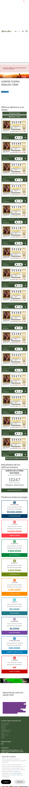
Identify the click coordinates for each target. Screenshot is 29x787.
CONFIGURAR (16, 773)
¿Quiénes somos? (5, 723)
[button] (2, 77)
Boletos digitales (5, 734)
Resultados (3, 726)
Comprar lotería (4, 724)
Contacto (3, 727)
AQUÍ (8, 776)
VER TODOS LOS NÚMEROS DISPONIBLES (16, 458)
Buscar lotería (15, 113)
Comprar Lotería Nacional (14, 652)
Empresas (3, 729)
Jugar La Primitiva (14, 555)
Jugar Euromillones (15, 516)
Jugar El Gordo (14, 535)
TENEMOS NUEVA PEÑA (6, 730)
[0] (23, 31)
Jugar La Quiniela (14, 671)
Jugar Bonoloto (14, 574)
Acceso (18, 31)
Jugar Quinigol (14, 613)
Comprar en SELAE (5, 732)
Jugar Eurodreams (14, 632)
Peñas (2, 733)
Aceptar (6, 782)
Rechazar (20, 782)
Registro (3, 737)
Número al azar (15, 116)
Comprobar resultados (14, 490)
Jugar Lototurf (14, 593)
